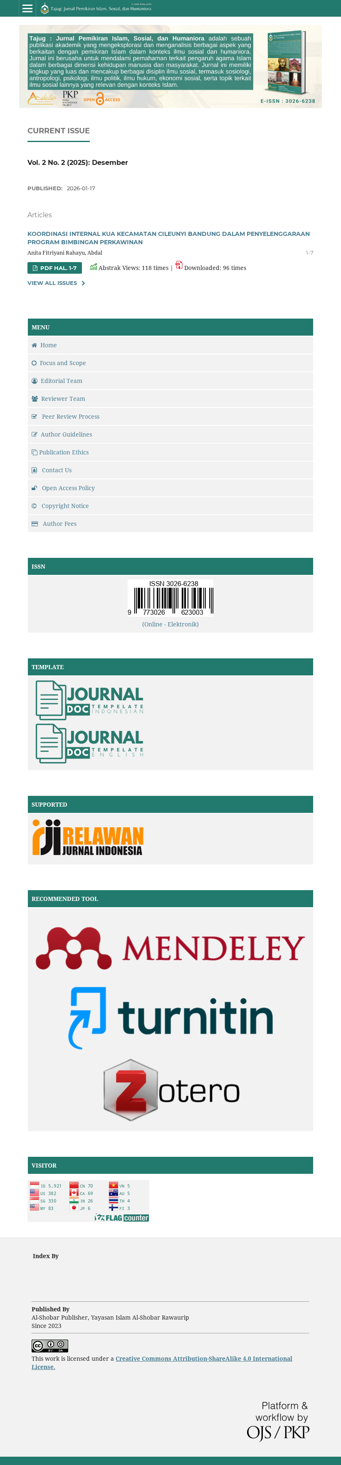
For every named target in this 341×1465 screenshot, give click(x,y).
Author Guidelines (66, 434)
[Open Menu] (27, 8)
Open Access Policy (67, 488)
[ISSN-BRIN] (170, 614)
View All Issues (52, 283)
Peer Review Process (69, 416)
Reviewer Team (63, 398)
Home (48, 345)
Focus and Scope (63, 363)
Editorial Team (61, 381)
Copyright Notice (64, 506)
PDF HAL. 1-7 (58, 268)
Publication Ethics (64, 452)
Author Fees (59, 524)
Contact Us (56, 470)
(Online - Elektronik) (170, 624)
